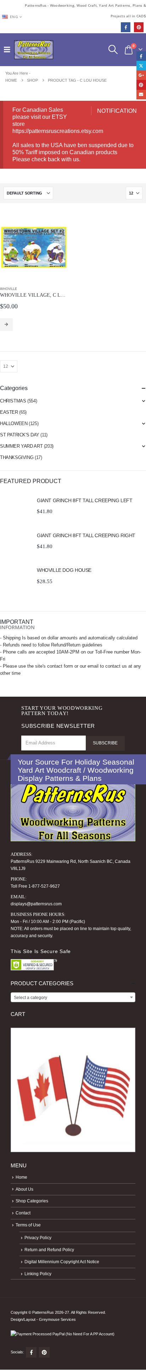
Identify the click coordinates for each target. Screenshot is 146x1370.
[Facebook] (125, 27)
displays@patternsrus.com (36, 903)
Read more (6, 324)
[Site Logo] (33, 49)
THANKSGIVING (16, 457)
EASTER (9, 412)
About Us (24, 1189)
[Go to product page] (34, 247)
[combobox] (73, 997)
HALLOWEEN (14, 423)
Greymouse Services (57, 1319)
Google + (141, 75)
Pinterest (44, 1352)
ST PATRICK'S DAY (19, 434)
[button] (9, 49)
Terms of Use (28, 1225)
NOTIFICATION (117, 111)
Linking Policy (37, 1273)
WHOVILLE (8, 289)
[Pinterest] (139, 27)
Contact (23, 1213)
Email (141, 94)
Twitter (141, 65)
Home (21, 1177)
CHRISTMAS (13, 401)
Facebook (31, 1352)
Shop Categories (32, 1200)
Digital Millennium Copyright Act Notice (61, 1261)
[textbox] (73, 998)
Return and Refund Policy (49, 1249)
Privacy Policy (37, 1237)
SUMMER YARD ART (21, 446)
